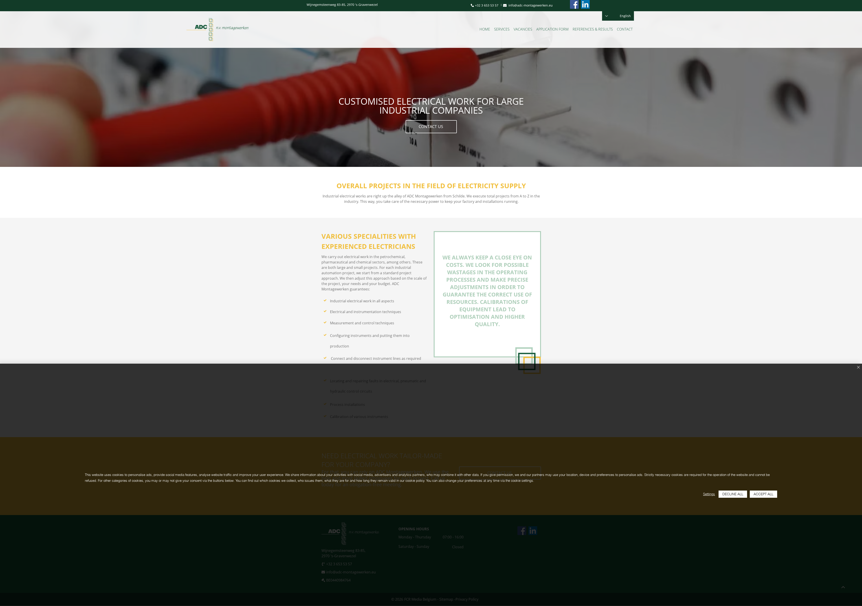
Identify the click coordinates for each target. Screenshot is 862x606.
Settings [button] (709, 494)
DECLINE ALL (732, 494)
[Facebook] (574, 4)
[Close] (858, 368)
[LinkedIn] (585, 4)
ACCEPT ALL (763, 494)
